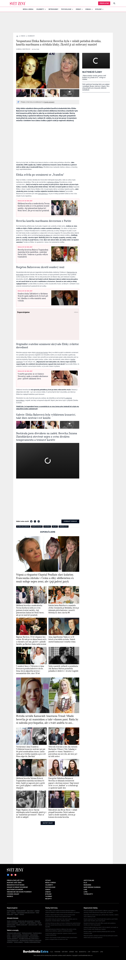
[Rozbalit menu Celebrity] (45, 9)
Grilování (21, 914)
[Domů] (18, 3)
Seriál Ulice (22, 922)
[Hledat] (114, 3)
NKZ (76, 951)
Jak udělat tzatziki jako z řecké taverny (29, 938)
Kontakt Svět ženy (14, 882)
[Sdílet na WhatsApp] (39, 521)
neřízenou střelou (53, 182)
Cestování (13, 912)
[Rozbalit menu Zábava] (91, 9)
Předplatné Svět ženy (15, 880)
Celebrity (40, 9)
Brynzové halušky (33, 936)
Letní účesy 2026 (32, 924)
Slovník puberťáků (20, 910)
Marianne (87, 885)
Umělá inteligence (31, 922)
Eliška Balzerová (23, 526)
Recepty (48, 898)
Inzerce (10, 896)
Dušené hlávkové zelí (12, 940)
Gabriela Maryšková (23, 49)
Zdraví (78, 9)
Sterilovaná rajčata (27, 933)
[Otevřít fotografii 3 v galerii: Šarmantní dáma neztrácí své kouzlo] (52, 93)
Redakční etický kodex (15, 885)
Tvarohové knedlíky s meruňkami (20, 935)
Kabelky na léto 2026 (21, 924)
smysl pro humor (42, 352)
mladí (55, 526)
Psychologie (66, 9)
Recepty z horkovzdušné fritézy (32, 942)
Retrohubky (53, 9)
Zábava (88, 9)
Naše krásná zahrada (92, 887)
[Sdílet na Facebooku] (31, 521)
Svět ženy (65, 951)
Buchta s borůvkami (12, 938)
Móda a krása (28, 9)
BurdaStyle (82, 951)
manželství (63, 526)
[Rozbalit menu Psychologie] (72, 9)
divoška (47, 526)
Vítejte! (16, 914)
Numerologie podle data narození (25, 912)
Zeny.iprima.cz (43, 193)
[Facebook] (8, 875)
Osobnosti (31, 36)
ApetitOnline (89, 880)
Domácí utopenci (18, 942)
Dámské (71, 951)
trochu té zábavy (44, 235)
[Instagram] (12, 875)
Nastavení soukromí (15, 889)
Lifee (85, 892)
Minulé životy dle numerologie (25, 921)
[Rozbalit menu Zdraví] (81, 9)
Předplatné (104, 3)
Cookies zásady (13, 894)
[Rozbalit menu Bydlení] (102, 9)
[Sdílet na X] (35, 521)
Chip (85, 889)
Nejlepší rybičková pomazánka (20, 936)
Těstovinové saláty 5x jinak (14, 933)
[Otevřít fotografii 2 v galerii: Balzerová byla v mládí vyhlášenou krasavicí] (38, 93)
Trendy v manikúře (11, 921)
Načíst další (48, 823)
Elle (85, 882)
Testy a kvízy (30, 910)
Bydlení (98, 9)
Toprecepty (88, 894)
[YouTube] (15, 875)
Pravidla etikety (11, 910)
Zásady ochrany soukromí (17, 887)
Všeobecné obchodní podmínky (19, 892)
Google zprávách (49, 102)
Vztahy (48, 880)
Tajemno (48, 896)
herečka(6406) (37, 526)
